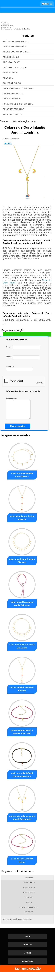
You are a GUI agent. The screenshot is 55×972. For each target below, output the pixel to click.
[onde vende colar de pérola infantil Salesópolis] (22, 798)
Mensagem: (11, 399)
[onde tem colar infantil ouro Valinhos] (22, 455)
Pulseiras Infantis (12, 114)
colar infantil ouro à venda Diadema (22, 560)
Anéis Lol (8, 78)
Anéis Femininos (11, 57)
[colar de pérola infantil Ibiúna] (22, 840)
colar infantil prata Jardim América (22, 517)
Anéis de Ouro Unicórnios (16, 52)
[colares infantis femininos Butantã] (22, 669)
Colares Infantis (12, 99)
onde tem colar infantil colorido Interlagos (22, 774)
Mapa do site (27, 961)
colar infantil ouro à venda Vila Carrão (22, 646)
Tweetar (8, 143)
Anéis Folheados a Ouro (15, 67)
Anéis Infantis (10, 73)
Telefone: (10, 366)
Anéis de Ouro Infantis (15, 47)
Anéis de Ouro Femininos (15, 41)
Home (27, 936)
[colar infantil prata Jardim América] (22, 498)
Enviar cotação (17, 426)
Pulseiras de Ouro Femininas (18, 104)
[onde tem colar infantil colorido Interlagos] (22, 755)
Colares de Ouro (12, 83)
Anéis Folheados (11, 62)
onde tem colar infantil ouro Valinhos (22, 475)
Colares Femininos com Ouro (18, 88)
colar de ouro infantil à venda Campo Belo (22, 732)
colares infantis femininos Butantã (22, 689)
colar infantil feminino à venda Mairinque (22, 603)
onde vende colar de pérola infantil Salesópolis (22, 817)
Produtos (27, 35)
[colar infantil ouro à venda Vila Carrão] (22, 626)
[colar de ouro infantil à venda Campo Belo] (22, 712)
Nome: (9, 347)
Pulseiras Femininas (13, 109)
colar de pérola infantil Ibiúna (22, 860)
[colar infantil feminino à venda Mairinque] (22, 583)
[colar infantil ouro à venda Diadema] (22, 541)
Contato (27, 953)
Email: (9, 357)
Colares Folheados (13, 94)
